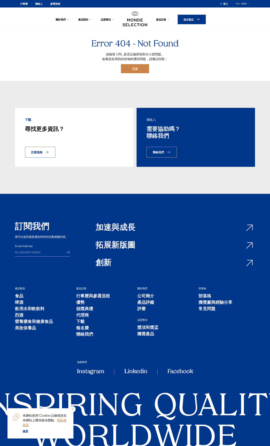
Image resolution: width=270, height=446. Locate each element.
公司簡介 (145, 296)
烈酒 (19, 315)
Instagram (90, 371)
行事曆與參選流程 (93, 296)
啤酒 (19, 302)
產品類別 (83, 19)
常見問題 (207, 309)
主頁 (135, 69)
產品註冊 (161, 19)
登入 (225, 3)
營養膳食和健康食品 (34, 322)
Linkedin (135, 371)
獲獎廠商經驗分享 (215, 302)
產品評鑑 (145, 302)
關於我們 (61, 19)
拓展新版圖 (115, 245)
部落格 (202, 288)
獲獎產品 (145, 334)
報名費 (82, 328)
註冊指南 (36, 152)
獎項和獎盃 (147, 328)
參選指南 (55, 3)
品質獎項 (106, 19)
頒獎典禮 (84, 309)
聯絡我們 (158, 152)
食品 (19, 296)
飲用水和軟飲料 (30, 309)
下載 (80, 322)
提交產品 (189, 19)
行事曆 (24, 3)
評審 (141, 309)
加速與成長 (115, 228)
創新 (104, 263)
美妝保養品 (25, 328)
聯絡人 (39, 3)
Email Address (24, 246)
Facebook (180, 371)
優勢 (80, 302)
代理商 (82, 315)
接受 (25, 431)
